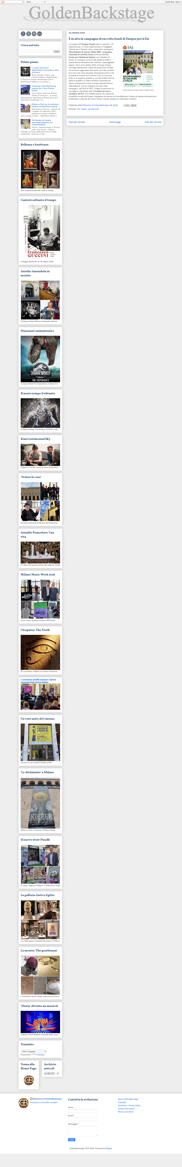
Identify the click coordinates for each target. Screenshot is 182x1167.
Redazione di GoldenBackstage (47, 1099)
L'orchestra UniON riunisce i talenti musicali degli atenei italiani (38, 680)
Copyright (122, 1102)
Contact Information (126, 1109)
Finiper (84, 109)
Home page (115, 122)
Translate (40, 1055)
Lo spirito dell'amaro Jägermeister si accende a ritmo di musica (45, 70)
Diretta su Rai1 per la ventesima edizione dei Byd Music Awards (45, 105)
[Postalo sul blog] (127, 105)
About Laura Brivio (126, 1112)
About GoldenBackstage (128, 1099)
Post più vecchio (153, 122)
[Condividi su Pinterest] (135, 105)
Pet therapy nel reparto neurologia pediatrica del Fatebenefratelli (42, 122)
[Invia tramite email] (125, 105)
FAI (78, 109)
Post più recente (77, 122)
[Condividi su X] (130, 105)
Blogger (109, 1148)
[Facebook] (23, 36)
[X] (29, 36)
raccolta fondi (93, 109)
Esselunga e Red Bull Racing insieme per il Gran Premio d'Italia (44, 88)
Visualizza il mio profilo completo (44, 1102)
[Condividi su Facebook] (132, 105)
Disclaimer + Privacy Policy (129, 1105)
